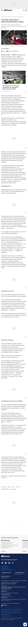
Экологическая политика (6, 615)
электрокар (13, 489)
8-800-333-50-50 (5, 577)
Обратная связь (5, 568)
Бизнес (9, 486)
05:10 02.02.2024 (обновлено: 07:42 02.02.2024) (11, 16)
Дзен (9, 51)
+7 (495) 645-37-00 (6, 572)
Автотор (18, 486)
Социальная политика (5, 614)
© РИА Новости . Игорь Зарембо (7, 45)
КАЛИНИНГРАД (5, 489)
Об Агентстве (4, 566)
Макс (4, 51)
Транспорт (4, 486)
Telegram (16, 51)
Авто (13, 486)
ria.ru (25, 476)
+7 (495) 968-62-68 (19, 573)
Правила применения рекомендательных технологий (11, 612)
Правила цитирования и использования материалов (11, 609)
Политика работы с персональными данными (10, 611)
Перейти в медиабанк (19, 45)
